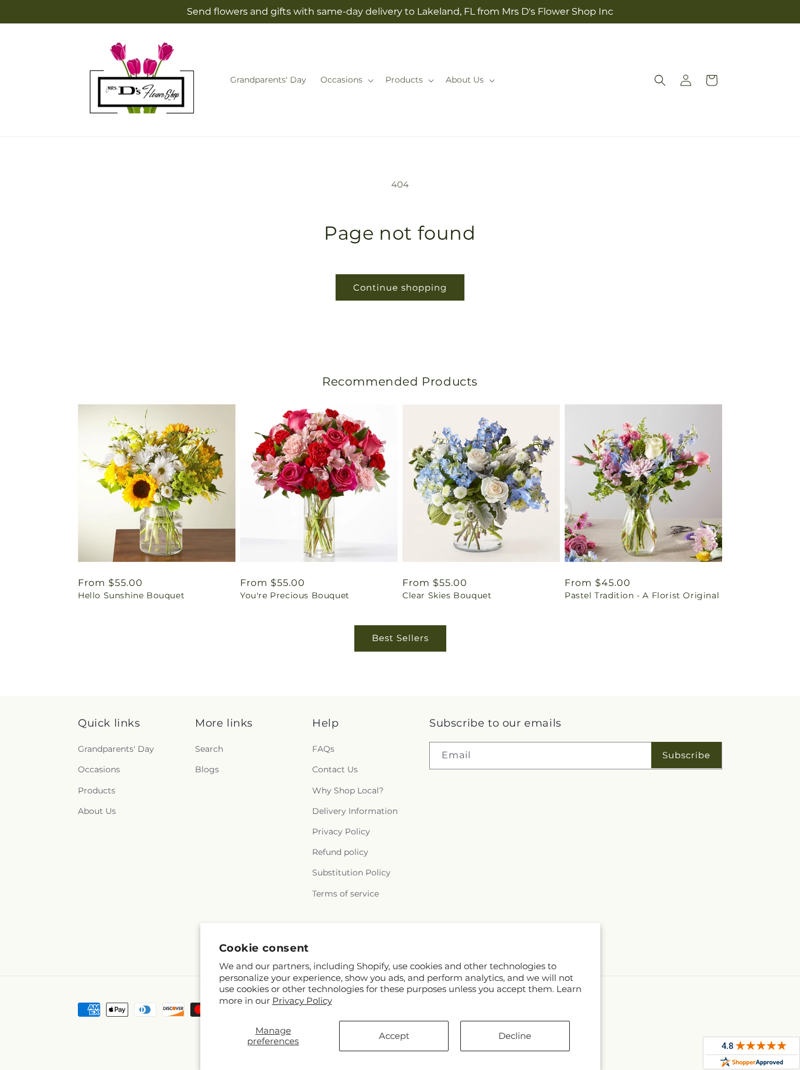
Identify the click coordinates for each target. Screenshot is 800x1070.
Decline (514, 1035)
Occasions (99, 769)
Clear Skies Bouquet (446, 595)
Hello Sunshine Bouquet (131, 595)
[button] (345, 79)
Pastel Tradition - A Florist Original (642, 595)
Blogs (207, 769)
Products (96, 790)
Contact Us (335, 769)
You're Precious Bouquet (295, 595)
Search (209, 749)
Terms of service (345, 893)
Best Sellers (400, 637)
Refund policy (340, 852)
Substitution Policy (351, 872)
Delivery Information (355, 811)
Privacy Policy (302, 1000)
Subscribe (686, 755)
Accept (394, 1035)
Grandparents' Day (116, 749)
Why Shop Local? (348, 790)
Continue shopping (400, 287)
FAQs (323, 749)
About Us (97, 811)
